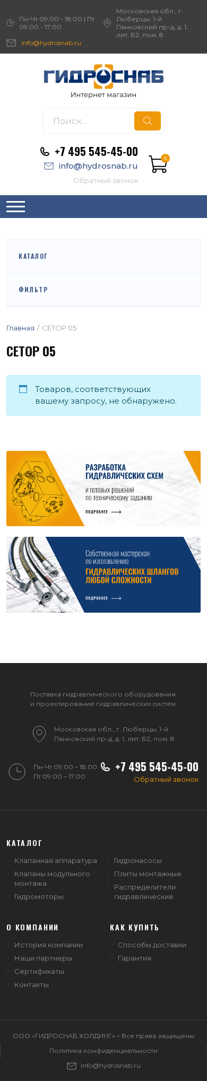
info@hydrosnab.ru (51, 43)
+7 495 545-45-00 (96, 151)
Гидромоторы (39, 896)
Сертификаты (39, 971)
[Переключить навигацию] (15, 206)
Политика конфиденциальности (103, 1050)
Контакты (31, 984)
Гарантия (134, 958)
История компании (48, 944)
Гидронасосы (138, 860)
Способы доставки (152, 944)
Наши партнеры (43, 958)
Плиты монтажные (148, 873)
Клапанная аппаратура (55, 860)
